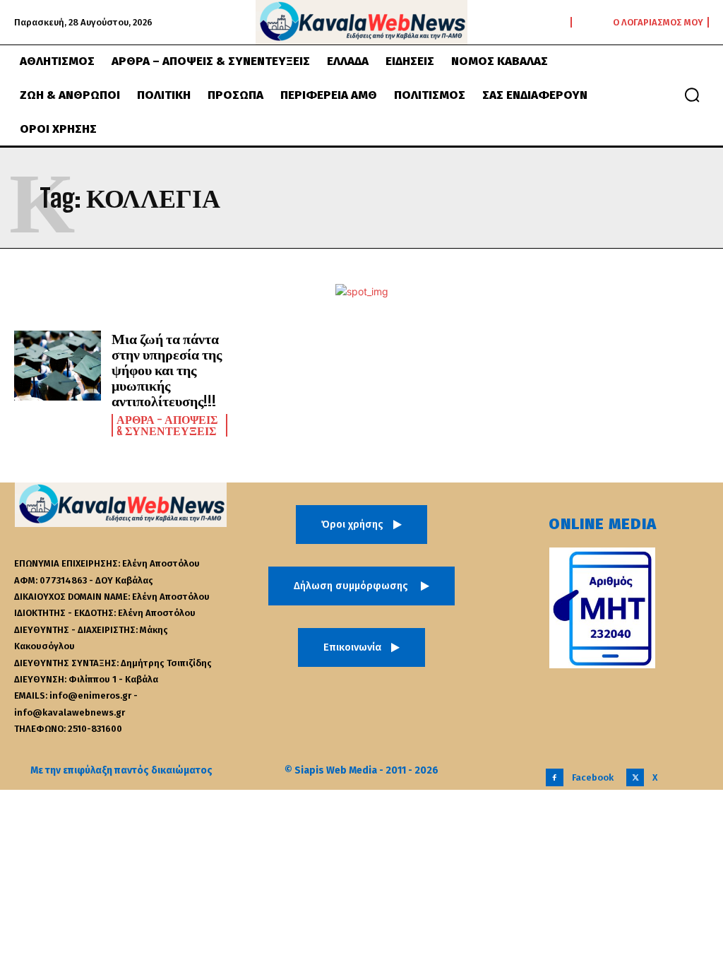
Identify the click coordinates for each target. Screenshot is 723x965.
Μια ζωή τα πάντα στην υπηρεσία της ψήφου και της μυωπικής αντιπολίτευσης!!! (167, 369)
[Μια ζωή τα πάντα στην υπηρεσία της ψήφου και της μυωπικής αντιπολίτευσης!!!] (57, 366)
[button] (692, 95)
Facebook (593, 777)
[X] (635, 777)
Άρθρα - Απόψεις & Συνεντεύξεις (166, 425)
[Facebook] (554, 777)
